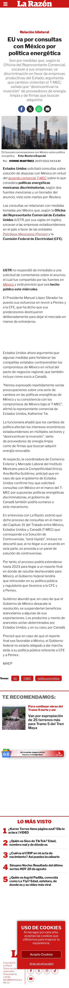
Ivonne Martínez (21, 160)
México (8, 284)
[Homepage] (34, 3)
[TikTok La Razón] (55, 970)
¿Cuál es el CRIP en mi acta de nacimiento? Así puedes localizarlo (34, 855)
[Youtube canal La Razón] (30, 978)
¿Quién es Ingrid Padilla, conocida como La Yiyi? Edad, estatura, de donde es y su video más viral (33, 881)
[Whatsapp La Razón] (38, 108)
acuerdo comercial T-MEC (27, 178)
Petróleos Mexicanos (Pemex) (25, 234)
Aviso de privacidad (41, 963)
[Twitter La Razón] (30, 108)
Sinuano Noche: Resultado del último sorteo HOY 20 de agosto (36, 867)
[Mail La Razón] (47, 108)
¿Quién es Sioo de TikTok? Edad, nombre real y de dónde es (32, 842)
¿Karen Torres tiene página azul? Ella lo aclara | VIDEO (36, 830)
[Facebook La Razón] (21, 108)
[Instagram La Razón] (47, 970)
